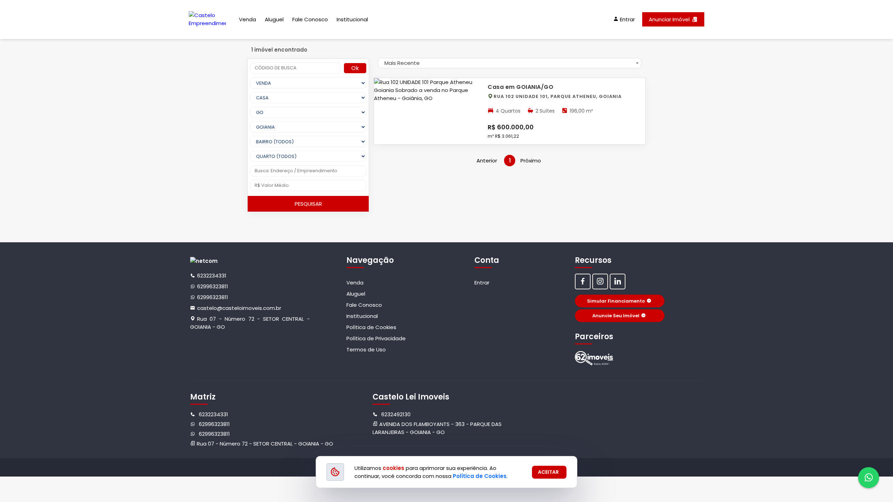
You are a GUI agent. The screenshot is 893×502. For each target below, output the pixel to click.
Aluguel (274, 19)
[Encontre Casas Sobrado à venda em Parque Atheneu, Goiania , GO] (594, 358)
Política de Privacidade (376, 338)
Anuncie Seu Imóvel (615, 315)
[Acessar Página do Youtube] (617, 281)
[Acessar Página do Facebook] (583, 281)
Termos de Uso (366, 349)
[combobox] (510, 63)
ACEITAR (548, 472)
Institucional (352, 19)
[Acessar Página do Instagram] (600, 281)
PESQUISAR (308, 203)
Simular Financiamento (616, 301)
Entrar (481, 282)
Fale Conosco (310, 19)
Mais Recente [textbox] (402, 63)
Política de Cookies (371, 327)
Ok (355, 68)
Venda (247, 19)
